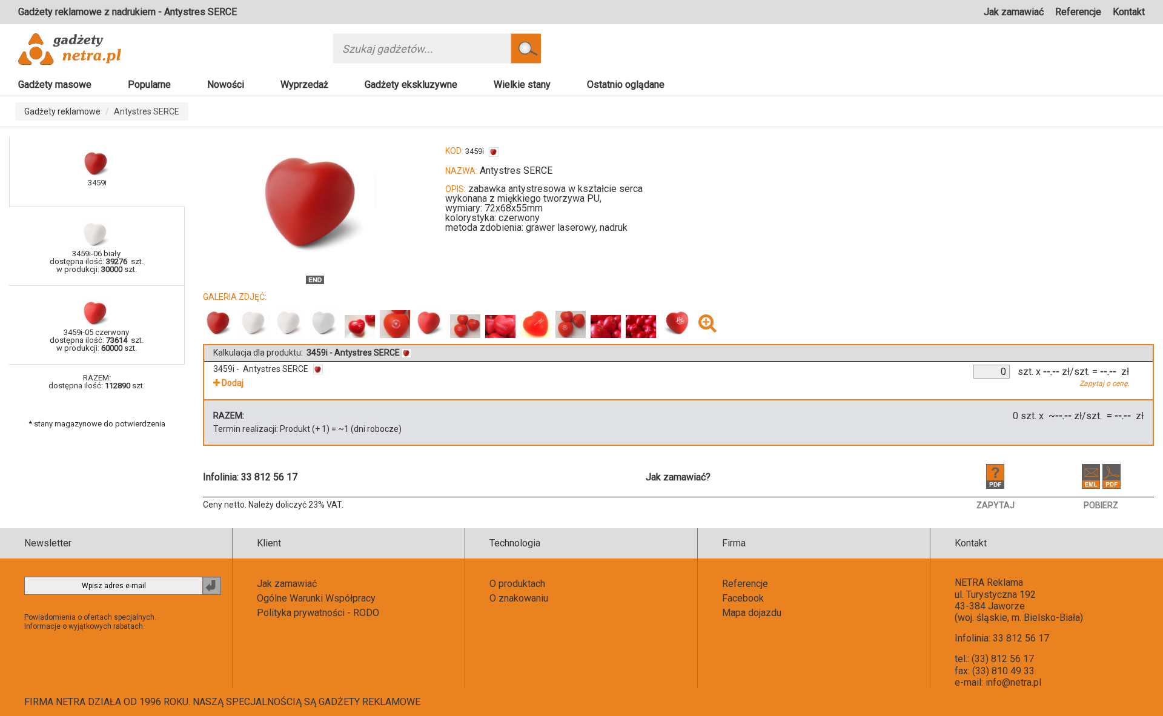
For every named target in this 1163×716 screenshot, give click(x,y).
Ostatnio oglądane (625, 84)
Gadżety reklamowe (62, 111)
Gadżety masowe (54, 84)
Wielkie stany (522, 84)
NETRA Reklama (989, 582)
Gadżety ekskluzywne (411, 84)
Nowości (225, 84)
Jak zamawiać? (678, 477)
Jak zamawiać (1014, 12)
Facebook (743, 598)
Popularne (149, 84)
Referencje (1078, 12)
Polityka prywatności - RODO (318, 612)
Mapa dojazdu (751, 612)
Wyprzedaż (304, 84)
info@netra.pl (1013, 682)
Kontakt (1129, 12)
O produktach (517, 583)
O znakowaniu (518, 598)
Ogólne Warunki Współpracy (316, 598)
